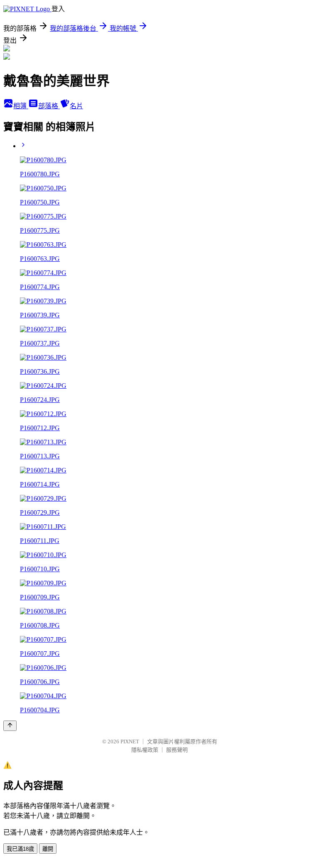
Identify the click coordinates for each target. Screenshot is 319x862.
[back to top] (10, 726)
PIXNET (129, 741)
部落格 (49, 106)
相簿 (20, 106)
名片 (76, 106)
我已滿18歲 (20, 849)
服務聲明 (177, 750)
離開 (47, 849)
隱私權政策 (144, 750)
